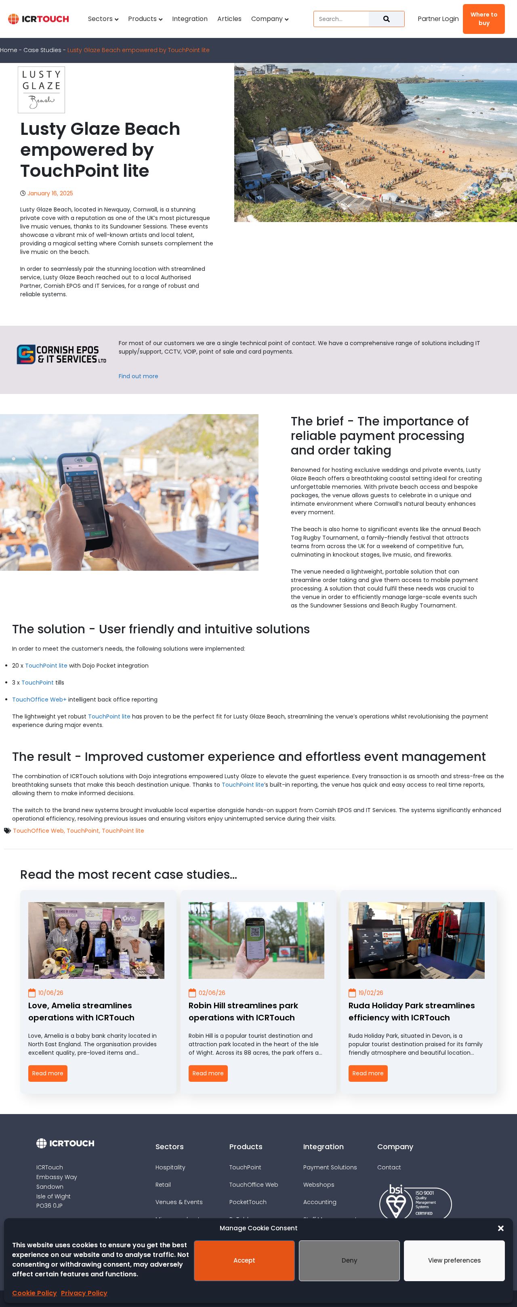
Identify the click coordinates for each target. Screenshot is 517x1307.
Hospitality (170, 1167)
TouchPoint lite (46, 666)
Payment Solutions (330, 1167)
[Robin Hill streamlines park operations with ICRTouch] (257, 940)
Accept (244, 1260)
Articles (229, 18)
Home (8, 50)
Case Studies (42, 50)
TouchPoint (37, 683)
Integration (190, 18)
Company (267, 18)
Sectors (100, 18)
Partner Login (438, 18)
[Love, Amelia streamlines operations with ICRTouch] (96, 940)
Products (142, 18)
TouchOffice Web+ (39, 699)
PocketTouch (248, 1202)
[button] (501, 1228)
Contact (389, 1167)
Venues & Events (179, 1202)
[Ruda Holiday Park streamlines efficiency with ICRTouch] (417, 940)
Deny (349, 1260)
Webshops (318, 1185)
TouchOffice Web (38, 831)
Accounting (319, 1202)
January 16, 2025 (50, 193)
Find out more (138, 376)
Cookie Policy (34, 1293)
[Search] (386, 19)
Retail (163, 1185)
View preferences (454, 1260)
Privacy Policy (84, 1293)
